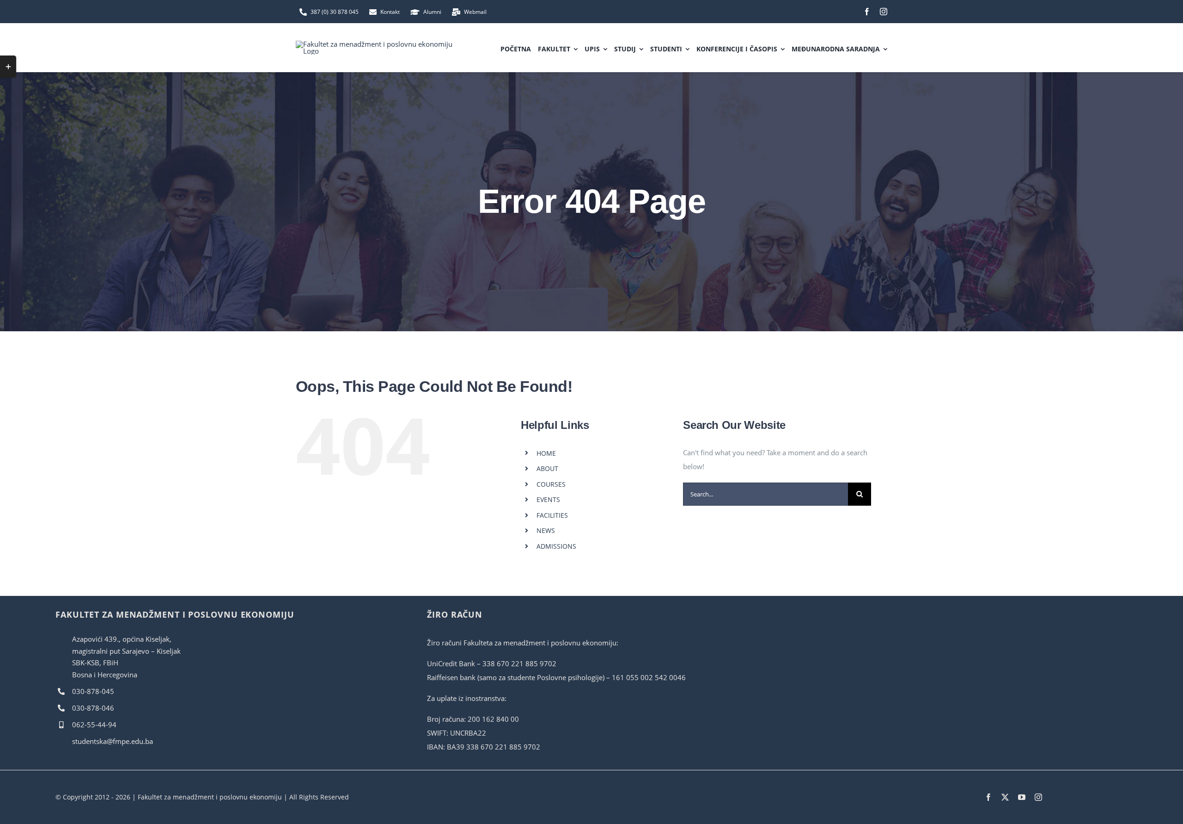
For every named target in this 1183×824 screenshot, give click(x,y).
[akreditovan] (1031, 608)
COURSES (551, 484)
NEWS (546, 530)
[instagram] (883, 11)
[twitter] (1005, 797)
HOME (546, 453)
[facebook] (867, 11)
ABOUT (547, 468)
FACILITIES (552, 515)
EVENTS (548, 499)
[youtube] (1021, 797)
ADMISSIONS (556, 546)
